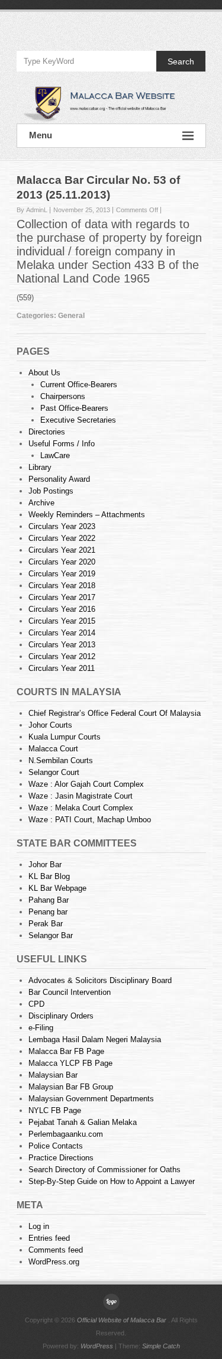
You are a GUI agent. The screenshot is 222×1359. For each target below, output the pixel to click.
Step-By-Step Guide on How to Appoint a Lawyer (111, 1181)
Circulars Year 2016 (61, 609)
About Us (44, 372)
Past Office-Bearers (74, 408)
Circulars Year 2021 (61, 550)
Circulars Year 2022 (61, 538)
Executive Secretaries (78, 420)
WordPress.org (53, 1261)
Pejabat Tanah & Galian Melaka (82, 1122)
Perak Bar (45, 923)
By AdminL (32, 209)
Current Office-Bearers (78, 384)
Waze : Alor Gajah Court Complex (86, 784)
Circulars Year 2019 (61, 573)
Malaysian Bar (53, 1075)
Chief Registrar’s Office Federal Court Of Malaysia (114, 713)
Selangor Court (53, 772)
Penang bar (47, 911)
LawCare (55, 455)
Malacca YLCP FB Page (70, 1063)
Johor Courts (50, 725)
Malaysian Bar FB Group (70, 1086)
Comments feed (55, 1250)
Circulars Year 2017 (61, 597)
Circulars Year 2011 (61, 668)
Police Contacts (55, 1145)
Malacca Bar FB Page (66, 1051)
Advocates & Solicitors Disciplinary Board (100, 980)
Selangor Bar (50, 935)
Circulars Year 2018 (61, 585)
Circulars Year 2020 (61, 561)
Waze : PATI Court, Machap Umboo (89, 819)
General (71, 316)
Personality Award (59, 479)
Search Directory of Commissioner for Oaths (104, 1169)
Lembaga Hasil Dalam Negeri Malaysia (94, 1039)
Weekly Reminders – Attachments (86, 514)
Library (40, 467)
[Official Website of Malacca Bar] (111, 103)
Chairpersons (62, 396)
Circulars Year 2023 (61, 526)
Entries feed (49, 1238)
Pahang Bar (48, 900)
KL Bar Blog (49, 876)
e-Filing (40, 1027)
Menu (40, 135)
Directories (46, 431)
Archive (41, 502)
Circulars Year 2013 (61, 644)
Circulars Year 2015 (61, 621)
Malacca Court (53, 748)
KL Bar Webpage (57, 888)
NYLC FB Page (54, 1110)
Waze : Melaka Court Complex (80, 807)
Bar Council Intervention (69, 992)
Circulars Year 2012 (61, 656)
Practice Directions (61, 1157)
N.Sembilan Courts (60, 760)
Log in (38, 1226)
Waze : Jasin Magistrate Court (80, 796)
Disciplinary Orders (61, 1015)
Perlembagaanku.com (65, 1134)
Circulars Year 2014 (61, 632)
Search (181, 61)
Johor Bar (45, 864)
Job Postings (50, 490)
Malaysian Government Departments (91, 1098)
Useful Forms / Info (61, 443)
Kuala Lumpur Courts (64, 736)
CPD (36, 1004)
